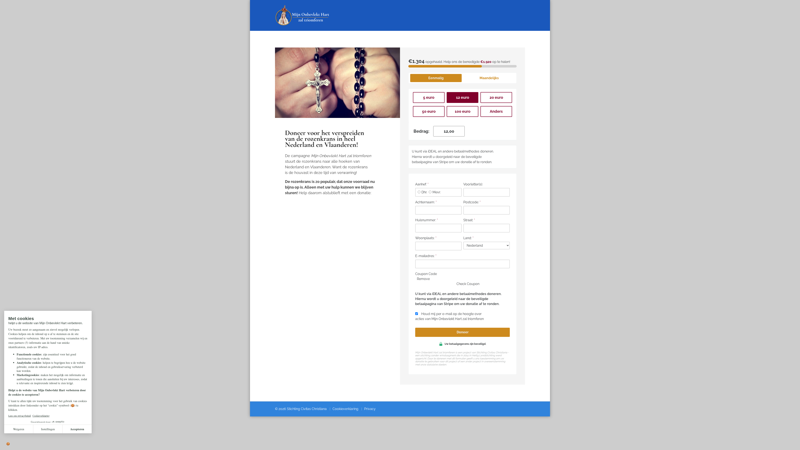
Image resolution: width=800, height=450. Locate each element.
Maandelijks (489, 78)
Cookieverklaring (345, 409)
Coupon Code (426, 274)
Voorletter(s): (473, 184)
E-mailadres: (425, 256)
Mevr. (436, 192)
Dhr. (424, 192)
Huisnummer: (426, 220)
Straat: (469, 220)
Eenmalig (436, 78)
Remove (423, 279)
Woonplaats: (425, 238)
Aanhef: (422, 184)
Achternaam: (426, 202)
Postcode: (472, 202)
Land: (468, 238)
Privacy (370, 409)
